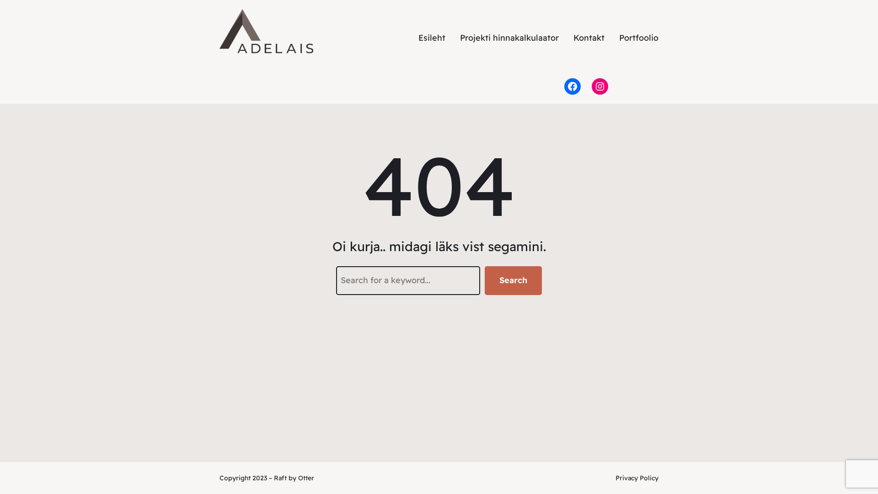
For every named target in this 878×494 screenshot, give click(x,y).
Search (513, 280)
